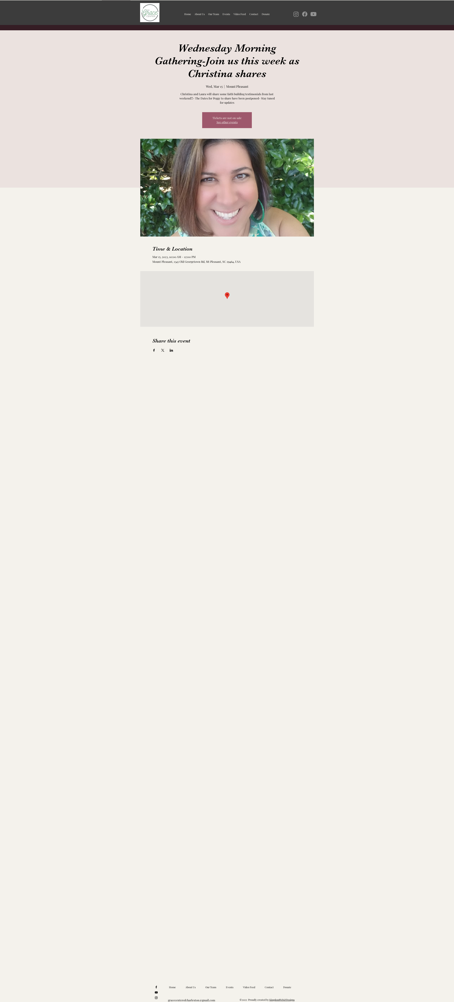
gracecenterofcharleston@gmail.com (191, 1000)
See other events (227, 122)
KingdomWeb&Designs (282, 999)
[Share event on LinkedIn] (171, 350)
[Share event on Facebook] (154, 350)
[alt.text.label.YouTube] (156, 992)
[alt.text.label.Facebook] (156, 987)
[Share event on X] (162, 350)
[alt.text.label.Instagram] (156, 998)
